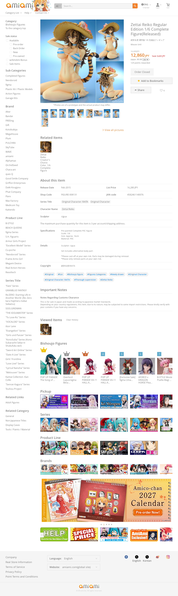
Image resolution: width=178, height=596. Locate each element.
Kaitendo (10, 209)
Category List (12, 12)
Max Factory (12, 200)
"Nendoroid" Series (16, 254)
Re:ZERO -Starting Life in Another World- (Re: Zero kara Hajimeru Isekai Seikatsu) (19, 299)
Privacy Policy (14, 571)
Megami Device (13, 263)
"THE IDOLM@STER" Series (19, 312)
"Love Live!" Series (15, 363)
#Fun (60, 274)
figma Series (12, 232)
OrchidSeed (12, 165)
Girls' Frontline (13, 359)
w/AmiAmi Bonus (18, 59)
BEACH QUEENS (14, 227)
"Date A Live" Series (16, 354)
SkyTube (10, 147)
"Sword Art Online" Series (19, 350)
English (136, 560)
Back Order (19, 48)
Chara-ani (11, 169)
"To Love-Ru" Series (16, 317)
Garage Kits (12, 98)
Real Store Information (19, 562)
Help (26, 12)
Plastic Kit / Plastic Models (19, 89)
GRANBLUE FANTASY (16, 290)
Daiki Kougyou (13, 187)
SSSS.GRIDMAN (13, 308)
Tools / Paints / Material (18, 429)
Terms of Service (15, 567)
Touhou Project (14, 388)
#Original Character (137, 274)
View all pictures (114, 130)
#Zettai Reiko (106, 279)
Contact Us (41, 12)
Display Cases (13, 425)
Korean (147, 560)
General (10, 416)
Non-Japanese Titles (16, 420)
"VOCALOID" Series (15, 321)
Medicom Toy (12, 205)
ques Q (9, 174)
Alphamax (11, 160)
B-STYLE (10, 223)
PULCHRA (11, 142)
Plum (8, 138)
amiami (9, 156)
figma (8, 84)
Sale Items (14, 63)
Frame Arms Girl (14, 258)
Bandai (9, 116)
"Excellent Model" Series (18, 245)
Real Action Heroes (15, 267)
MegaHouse (12, 134)
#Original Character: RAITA (57, 279)
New (15, 52)
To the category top (16, 28)
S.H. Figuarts (12, 236)
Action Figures (13, 93)
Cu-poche (11, 250)
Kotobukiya (11, 129)
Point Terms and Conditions (22, 576)
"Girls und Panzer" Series (19, 335)
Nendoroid (11, 80)
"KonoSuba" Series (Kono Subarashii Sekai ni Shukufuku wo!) (19, 342)
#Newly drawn (117, 274)
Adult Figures (12, 402)
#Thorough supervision (85, 279)
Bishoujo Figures (15, 24)
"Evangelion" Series (16, 330)
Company (11, 557)
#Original (49, 274)
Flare (8, 196)
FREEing (10, 120)
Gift (7, 125)
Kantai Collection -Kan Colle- (17, 378)
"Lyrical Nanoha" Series (18, 368)
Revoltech (11, 272)
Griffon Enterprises (16, 182)
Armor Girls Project (16, 241)
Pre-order (18, 44)
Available (14, 40)
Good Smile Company (17, 178)
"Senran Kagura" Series (18, 384)
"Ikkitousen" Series (15, 372)
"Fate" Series (12, 285)
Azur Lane (11, 326)
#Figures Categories (96, 274)
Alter (8, 111)
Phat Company (13, 191)
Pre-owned (18, 56)
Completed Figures (15, 75)
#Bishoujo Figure (75, 274)
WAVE (9, 151)
